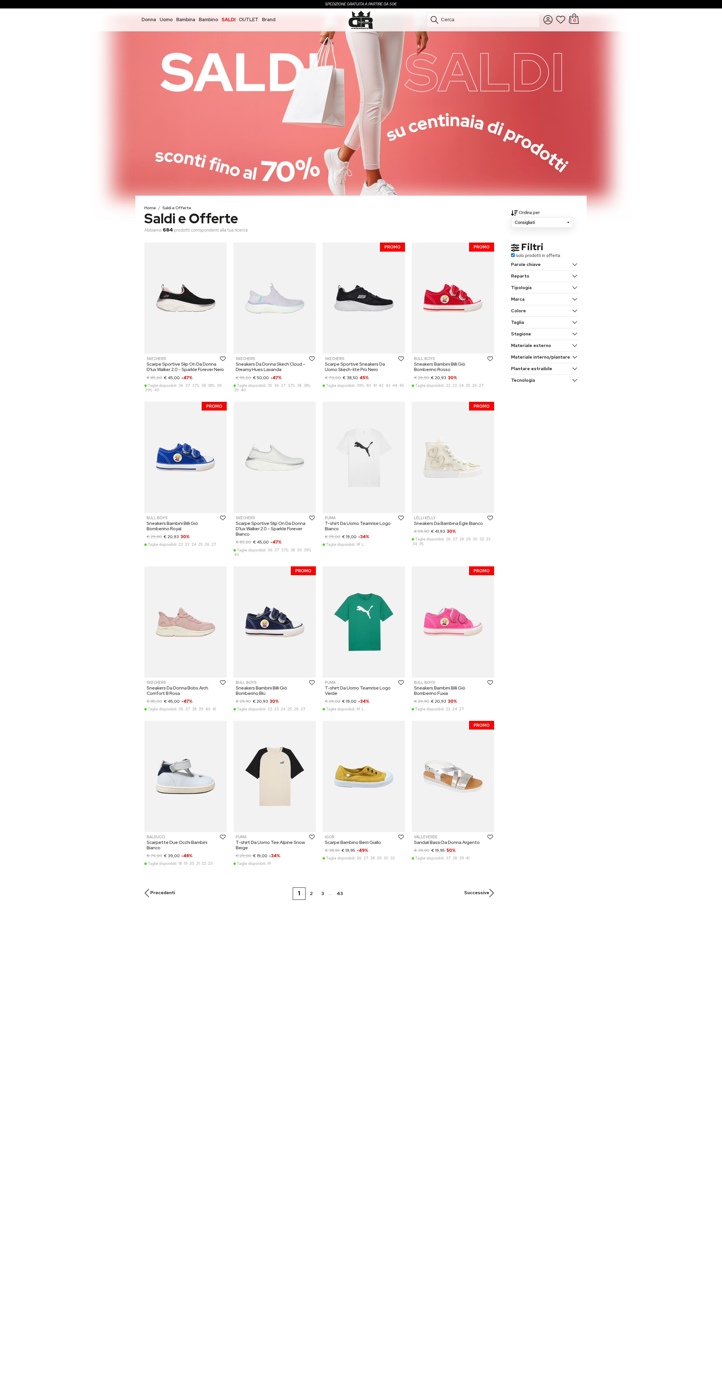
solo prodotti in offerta (538, 255)
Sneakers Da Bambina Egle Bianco (448, 523)
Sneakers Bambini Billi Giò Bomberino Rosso (439, 366)
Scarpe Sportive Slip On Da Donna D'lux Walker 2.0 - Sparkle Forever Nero (185, 366)
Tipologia (521, 288)
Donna (149, 20)
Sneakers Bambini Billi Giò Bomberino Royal (172, 526)
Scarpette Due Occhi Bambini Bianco (177, 845)
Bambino (208, 20)
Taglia (517, 322)
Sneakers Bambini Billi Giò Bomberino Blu (261, 690)
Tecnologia (523, 380)
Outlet (248, 20)
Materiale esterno (531, 345)
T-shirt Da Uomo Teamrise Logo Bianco (358, 526)
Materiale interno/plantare (540, 357)
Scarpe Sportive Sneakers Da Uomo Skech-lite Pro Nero (355, 366)
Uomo (166, 20)
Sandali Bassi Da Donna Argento (447, 842)
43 (340, 893)
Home (150, 207)
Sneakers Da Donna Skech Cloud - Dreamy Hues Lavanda (270, 366)
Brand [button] (269, 20)
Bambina (185, 20)
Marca (518, 299)
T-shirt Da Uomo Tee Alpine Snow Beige (270, 845)
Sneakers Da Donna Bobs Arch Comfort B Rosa (177, 690)
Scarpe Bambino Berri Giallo (353, 842)
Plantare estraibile (531, 369)
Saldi (228, 20)
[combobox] (542, 222)
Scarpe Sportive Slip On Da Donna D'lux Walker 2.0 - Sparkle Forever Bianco (270, 528)
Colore (518, 311)
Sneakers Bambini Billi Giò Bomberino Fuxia (439, 690)
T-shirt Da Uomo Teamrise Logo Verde (358, 690)
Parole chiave (526, 264)
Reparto (520, 276)
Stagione (521, 334)
